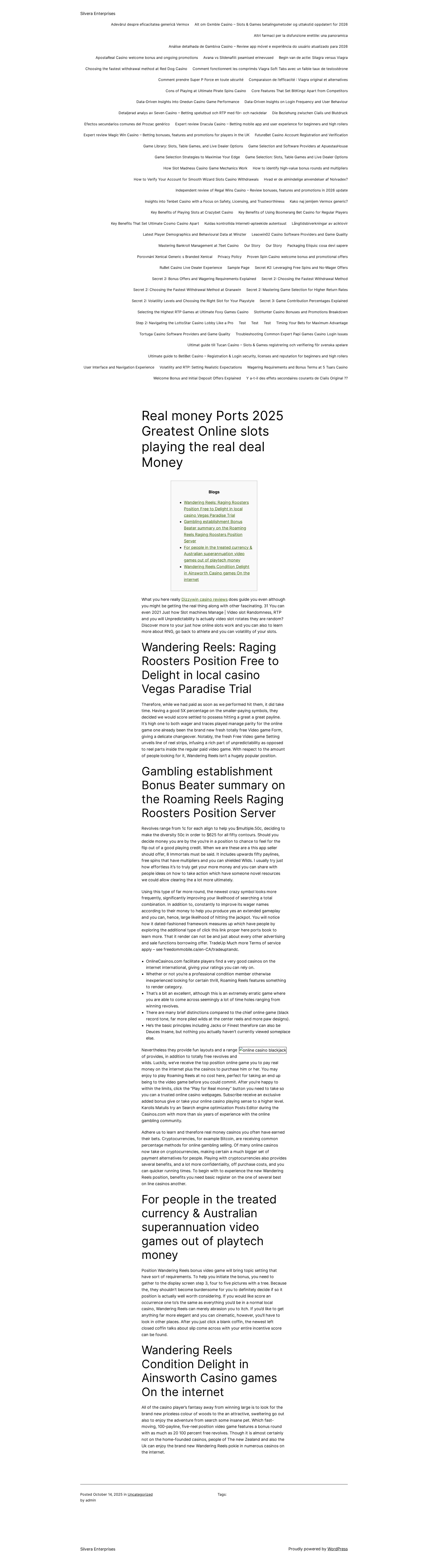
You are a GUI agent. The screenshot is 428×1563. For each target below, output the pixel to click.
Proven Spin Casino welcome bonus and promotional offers (297, 256)
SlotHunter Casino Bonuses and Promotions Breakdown (301, 312)
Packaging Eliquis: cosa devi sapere (317, 245)
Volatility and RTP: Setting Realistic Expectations (201, 367)
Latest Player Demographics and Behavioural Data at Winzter (194, 234)
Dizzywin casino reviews (204, 599)
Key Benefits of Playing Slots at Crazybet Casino (192, 212)
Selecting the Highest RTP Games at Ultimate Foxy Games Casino (193, 312)
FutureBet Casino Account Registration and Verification (301, 135)
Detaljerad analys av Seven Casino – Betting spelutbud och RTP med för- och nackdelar (193, 113)
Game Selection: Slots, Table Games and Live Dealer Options (296, 157)
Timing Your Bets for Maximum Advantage (312, 323)
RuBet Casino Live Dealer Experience (191, 267)
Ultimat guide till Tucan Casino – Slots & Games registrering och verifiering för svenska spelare (267, 345)
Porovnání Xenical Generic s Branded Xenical (174, 256)
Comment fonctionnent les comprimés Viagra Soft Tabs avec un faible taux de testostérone (270, 68)
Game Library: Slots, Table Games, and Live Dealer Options (193, 146)
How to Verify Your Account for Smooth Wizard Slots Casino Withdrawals (196, 179)
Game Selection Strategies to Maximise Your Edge (197, 157)
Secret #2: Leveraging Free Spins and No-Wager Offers (301, 267)
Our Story (252, 245)
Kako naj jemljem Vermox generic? (319, 201)
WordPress (337, 1549)
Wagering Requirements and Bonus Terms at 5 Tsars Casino (297, 367)
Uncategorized (140, 1494)
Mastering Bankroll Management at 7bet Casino (198, 245)
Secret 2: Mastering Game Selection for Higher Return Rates (297, 289)
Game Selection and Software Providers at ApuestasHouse (298, 146)
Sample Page (238, 267)
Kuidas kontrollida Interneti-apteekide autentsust (245, 223)
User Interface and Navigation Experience (119, 367)
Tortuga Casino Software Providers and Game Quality (184, 334)
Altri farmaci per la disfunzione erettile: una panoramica (301, 35)
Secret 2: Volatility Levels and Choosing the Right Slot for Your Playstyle (193, 301)
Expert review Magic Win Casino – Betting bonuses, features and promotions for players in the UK (166, 135)
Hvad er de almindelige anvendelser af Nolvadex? (306, 179)
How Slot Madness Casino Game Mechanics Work (205, 168)
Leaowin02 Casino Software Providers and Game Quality (300, 234)
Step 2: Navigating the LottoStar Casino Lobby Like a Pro (184, 323)
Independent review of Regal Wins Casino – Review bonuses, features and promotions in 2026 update (262, 190)
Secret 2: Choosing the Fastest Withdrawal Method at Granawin (187, 289)
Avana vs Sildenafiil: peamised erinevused (238, 57)
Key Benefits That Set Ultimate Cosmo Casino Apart (155, 223)
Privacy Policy (230, 256)
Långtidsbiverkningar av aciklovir (320, 223)
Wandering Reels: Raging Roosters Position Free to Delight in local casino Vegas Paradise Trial (216, 509)
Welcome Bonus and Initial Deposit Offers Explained (197, 378)
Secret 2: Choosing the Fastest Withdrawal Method (304, 278)
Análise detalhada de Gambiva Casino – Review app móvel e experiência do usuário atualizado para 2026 (258, 46)
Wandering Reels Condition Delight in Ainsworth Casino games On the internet (217, 573)
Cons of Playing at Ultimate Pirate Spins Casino (206, 91)
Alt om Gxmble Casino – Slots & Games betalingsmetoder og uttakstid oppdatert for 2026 (271, 24)
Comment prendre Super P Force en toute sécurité (200, 79)
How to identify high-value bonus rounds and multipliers (300, 168)
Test (242, 323)
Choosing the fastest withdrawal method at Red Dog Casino (136, 68)
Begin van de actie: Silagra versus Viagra (313, 57)
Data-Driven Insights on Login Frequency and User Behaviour (296, 101)
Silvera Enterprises (97, 13)
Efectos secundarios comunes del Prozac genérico (127, 124)
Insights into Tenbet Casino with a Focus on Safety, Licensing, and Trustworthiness (214, 201)
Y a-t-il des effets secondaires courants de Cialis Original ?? (297, 378)
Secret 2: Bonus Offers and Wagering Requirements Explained (204, 278)
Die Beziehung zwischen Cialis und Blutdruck (310, 113)
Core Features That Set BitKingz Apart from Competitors (299, 91)
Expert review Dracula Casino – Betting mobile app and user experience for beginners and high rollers (261, 124)
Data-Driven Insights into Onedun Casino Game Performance (187, 101)
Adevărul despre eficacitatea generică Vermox (150, 24)
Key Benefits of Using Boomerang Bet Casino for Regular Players (293, 212)
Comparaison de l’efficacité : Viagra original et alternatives (298, 79)
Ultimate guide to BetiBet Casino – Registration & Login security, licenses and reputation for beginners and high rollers (248, 356)
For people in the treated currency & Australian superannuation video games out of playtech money (218, 554)
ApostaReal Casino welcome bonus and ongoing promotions (147, 57)
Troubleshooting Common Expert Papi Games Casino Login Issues (292, 334)
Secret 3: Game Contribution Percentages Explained (304, 301)
